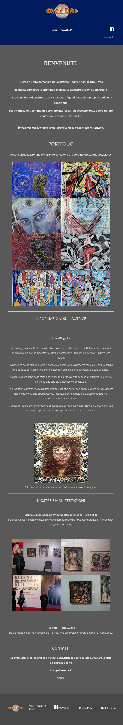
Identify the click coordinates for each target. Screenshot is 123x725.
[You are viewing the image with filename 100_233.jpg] (39, 557)
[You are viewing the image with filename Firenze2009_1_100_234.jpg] (88, 557)
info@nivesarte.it (28, 127)
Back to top (107, 708)
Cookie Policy (86, 708)
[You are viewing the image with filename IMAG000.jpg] (88, 593)
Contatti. (98, 127)
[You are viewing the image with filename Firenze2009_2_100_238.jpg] (39, 593)
